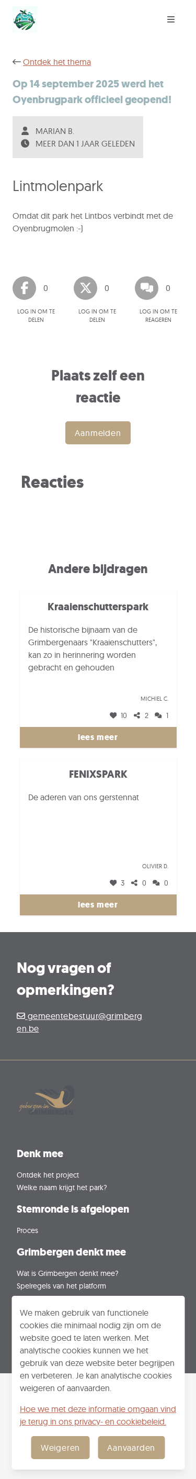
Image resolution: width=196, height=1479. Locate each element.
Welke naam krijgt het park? (62, 1187)
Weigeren (60, 1447)
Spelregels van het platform (61, 1285)
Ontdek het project (48, 1174)
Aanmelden (98, 433)
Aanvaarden (131, 1447)
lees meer (98, 737)
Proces (27, 1230)
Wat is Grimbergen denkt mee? (68, 1273)
